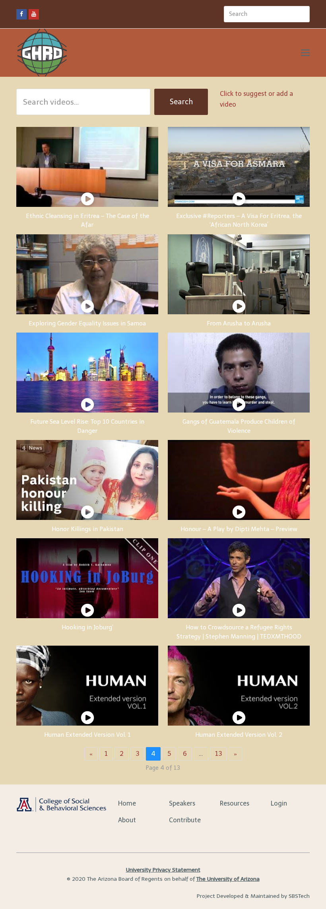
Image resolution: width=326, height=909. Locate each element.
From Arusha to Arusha (239, 323)
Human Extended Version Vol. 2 (238, 734)
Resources (234, 803)
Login (279, 803)
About (127, 820)
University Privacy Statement (163, 869)
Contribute (185, 820)
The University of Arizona (228, 879)
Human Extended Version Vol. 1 (87, 734)
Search (181, 101)
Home (127, 803)
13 (218, 753)
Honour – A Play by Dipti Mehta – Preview (238, 529)
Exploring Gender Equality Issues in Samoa (87, 323)
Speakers (182, 803)
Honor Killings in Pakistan (87, 529)
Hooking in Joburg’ (87, 627)
